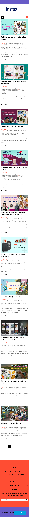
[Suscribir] (26, 500)
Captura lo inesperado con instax (13, 296)
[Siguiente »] (22, 446)
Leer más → (4, 59)
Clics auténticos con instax (11, 423)
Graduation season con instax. (12, 126)
